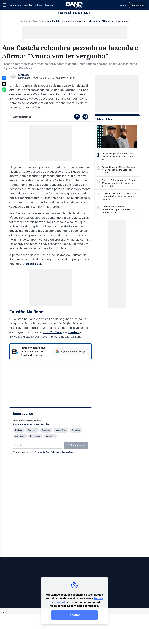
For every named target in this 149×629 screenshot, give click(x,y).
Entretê (38, 5)
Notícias (18, 430)
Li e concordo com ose (44, 452)
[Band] (74, 5)
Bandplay (74, 332)
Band (22, 21)
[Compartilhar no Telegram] (85, 117)
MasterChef (61, 430)
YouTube (56, 332)
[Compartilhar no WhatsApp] (4, 89)
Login (123, 5)
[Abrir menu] (4, 5)
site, (46, 332)
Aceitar (74, 615)
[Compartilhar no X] (4, 84)
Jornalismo (15, 5)
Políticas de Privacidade (62, 452)
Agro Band (19, 436)
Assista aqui (32, 263)
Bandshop (50, 436)
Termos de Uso (42, 452)
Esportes (28, 5)
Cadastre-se (137, 5)
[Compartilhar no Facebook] (4, 78)
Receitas (48, 5)
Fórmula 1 (32, 430)
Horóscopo (35, 436)
